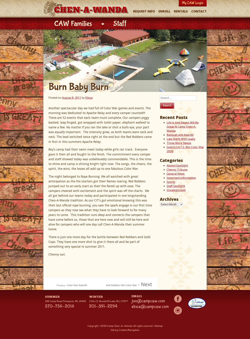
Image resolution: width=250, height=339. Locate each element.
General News (176, 174)
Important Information (181, 178)
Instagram (178, 311)
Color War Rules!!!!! (77, 285)
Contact (199, 11)
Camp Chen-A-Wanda (86, 9)
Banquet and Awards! (180, 135)
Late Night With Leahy (181, 139)
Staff (120, 23)
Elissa (89, 98)
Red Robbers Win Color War (121, 285)
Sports (171, 182)
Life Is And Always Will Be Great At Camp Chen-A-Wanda (183, 127)
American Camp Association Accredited (197, 303)
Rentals (181, 11)
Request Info (144, 11)
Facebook (178, 299)
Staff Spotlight (176, 186)
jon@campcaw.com (148, 301)
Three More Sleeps (179, 143)
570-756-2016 (59, 306)
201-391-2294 (103, 306)
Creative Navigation (128, 330)
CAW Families (73, 23)
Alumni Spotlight (177, 165)
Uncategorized (176, 190)
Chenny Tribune (177, 169)
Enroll (164, 11)
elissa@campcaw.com (150, 306)
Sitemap (158, 326)
